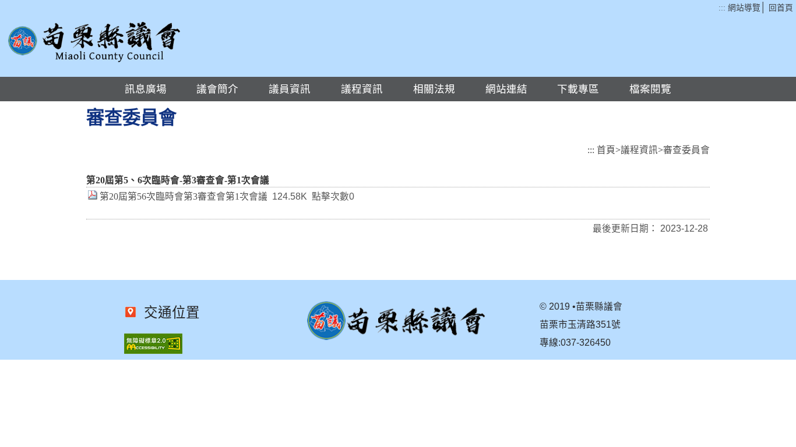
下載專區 (578, 89)
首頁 (606, 150)
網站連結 (506, 89)
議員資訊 (290, 89)
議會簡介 (217, 89)
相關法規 (434, 89)
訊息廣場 (146, 89)
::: (721, 7)
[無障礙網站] (153, 351)
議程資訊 (362, 89)
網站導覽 (744, 7)
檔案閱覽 (650, 89)
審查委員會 (686, 150)
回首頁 (781, 7)
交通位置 (168, 312)
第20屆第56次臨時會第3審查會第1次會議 (183, 196)
